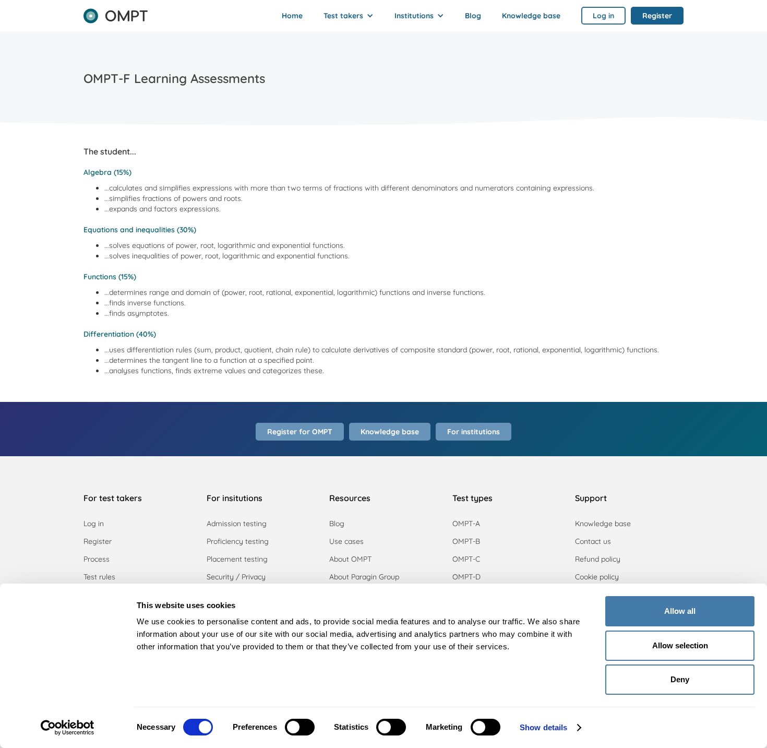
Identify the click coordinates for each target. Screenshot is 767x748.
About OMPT (350, 559)
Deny (679, 679)
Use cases (346, 541)
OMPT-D (466, 576)
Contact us (593, 541)
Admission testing (237, 523)
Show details (543, 727)
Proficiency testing (238, 541)
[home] (115, 12)
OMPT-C (466, 559)
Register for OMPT (299, 431)
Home (292, 15)
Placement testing (237, 559)
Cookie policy (597, 576)
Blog (473, 15)
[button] (348, 15)
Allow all (680, 611)
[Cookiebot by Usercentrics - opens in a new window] (67, 727)
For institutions (473, 431)
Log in (93, 523)
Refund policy (597, 559)
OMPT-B (466, 541)
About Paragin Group (364, 576)
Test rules (99, 576)
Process (96, 559)
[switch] (300, 727)
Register (97, 541)
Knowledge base (531, 15)
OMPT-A (466, 523)
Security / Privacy (236, 576)
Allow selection (680, 645)
